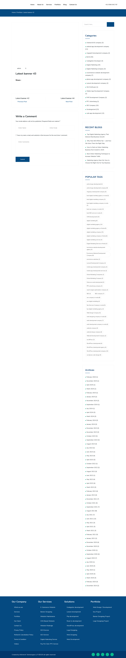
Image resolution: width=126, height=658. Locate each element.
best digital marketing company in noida (97, 204)
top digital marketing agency (95, 309)
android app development (95, 184)
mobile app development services (97, 271)
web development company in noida (97, 324)
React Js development (74, 621)
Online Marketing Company (95, 278)
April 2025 (90, 385)
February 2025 (91, 393)
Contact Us (17, 626)
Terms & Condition (20, 639)
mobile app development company (97, 267)
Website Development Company (96, 336)
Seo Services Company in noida (96, 305)
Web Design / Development (102, 607)
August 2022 (91, 471)
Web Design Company (94, 313)
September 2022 (92, 467)
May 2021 (90, 523)
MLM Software (91, 87)
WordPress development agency (96, 347)
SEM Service (44, 630)
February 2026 (91, 377)
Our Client (17, 621)
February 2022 (91, 491)
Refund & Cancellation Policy (23, 635)
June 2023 (90, 452)
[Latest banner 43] (25, 80)
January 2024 (91, 424)
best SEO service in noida (94, 213)
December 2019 (92, 586)
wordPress (91, 340)
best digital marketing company (96, 199)
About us (40, 5)
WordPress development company (97, 351)
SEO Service (44, 635)
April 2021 (90, 527)
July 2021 (90, 515)
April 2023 (90, 460)
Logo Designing (72, 630)
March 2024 (90, 416)
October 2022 (91, 464)
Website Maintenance (47, 616)
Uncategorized (91, 109)
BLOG (88, 57)
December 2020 (92, 542)
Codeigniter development (75, 607)
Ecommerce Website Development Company (96, 254)
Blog (65, 5)
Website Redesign (46, 626)
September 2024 (92, 404)
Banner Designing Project (101, 616)
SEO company (99, 294)
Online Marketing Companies (95, 274)
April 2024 (90, 412)
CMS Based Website (47, 621)
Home (32, 5)
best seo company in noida (95, 209)
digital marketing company (95, 232)
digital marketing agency (94, 224)
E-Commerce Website (47, 607)
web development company (95, 320)
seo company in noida (93, 297)
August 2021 (91, 511)
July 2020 (90, 562)
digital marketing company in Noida (97, 236)
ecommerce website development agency (96, 248)
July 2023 (90, 448)
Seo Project (97, 612)
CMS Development (93, 217)
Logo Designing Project (101, 621)
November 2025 (92, 381)
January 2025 (91, 397)
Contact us (73, 5)
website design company (94, 332)
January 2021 (91, 538)
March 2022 (90, 487)
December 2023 (92, 428)
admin (19, 68)
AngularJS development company (97, 53)
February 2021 (91, 534)
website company (92, 328)
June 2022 (90, 475)
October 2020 (91, 550)
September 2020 (92, 554)
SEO (89, 294)
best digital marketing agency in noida (98, 195)
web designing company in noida (96, 316)
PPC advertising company (94, 286)
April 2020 (90, 574)
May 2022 (90, 479)
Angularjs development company (96, 192)
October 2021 (91, 503)
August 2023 (91, 444)
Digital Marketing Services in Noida (97, 243)
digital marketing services (94, 240)
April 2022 (90, 483)
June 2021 (90, 519)
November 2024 (92, 401)
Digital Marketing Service (48, 639)
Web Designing (72, 635)
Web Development (73, 639)
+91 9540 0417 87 (111, 4)
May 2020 (90, 570)
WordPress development (94, 343)
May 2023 (90, 456)
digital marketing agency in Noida (96, 228)
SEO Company (91, 105)
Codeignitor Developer (94, 61)
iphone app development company (98, 79)
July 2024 (90, 408)
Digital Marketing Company (95, 69)
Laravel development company (96, 83)
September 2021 (92, 507)
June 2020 (90, 566)
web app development (94, 113)
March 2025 (90, 389)
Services (49, 5)
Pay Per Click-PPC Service (49, 644)
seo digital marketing (93, 301)
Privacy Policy (18, 630)
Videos (16, 644)
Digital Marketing (92, 65)
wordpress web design (94, 355)
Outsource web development (95, 282)
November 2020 (92, 546)
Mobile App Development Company (98, 91)
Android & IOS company (94, 43)
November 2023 (92, 432)
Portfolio (58, 5)
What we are (18, 607)
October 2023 (91, 436)
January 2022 (91, 495)
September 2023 (92, 440)
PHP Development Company (96, 97)
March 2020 (90, 578)
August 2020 (91, 558)
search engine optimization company (97, 290)
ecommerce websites (93, 259)
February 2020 (91, 582)
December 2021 (92, 499)
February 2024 (91, 420)
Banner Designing (46, 612)
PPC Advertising (92, 101)
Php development (73, 616)
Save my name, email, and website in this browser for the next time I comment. (42, 135)
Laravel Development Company (96, 263)
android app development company (98, 46)
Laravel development (74, 612)
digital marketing (92, 221)
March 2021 (90, 530)
